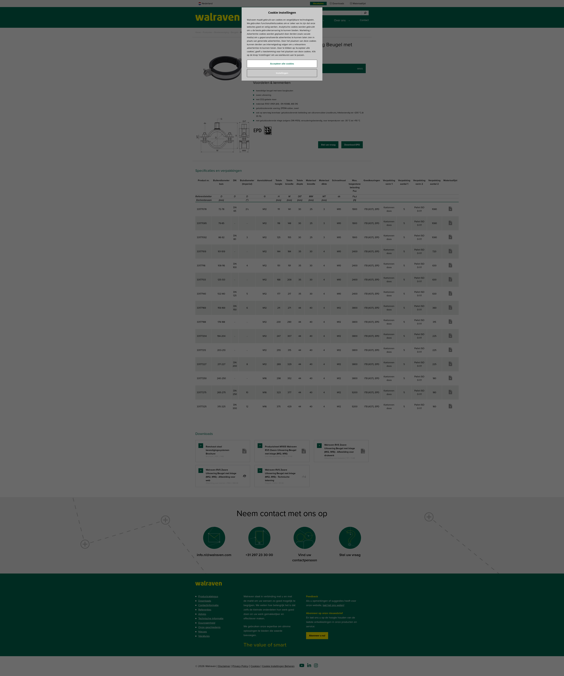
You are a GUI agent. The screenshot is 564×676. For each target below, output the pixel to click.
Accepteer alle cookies (282, 63)
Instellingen (282, 73)
